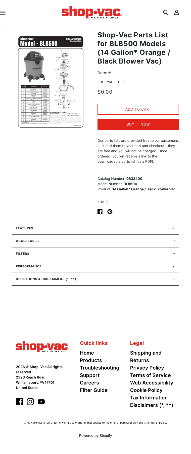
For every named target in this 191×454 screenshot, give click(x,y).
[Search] (165, 12)
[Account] (176, 12)
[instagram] (30, 401)
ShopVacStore (111, 82)
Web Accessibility (151, 383)
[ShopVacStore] (42, 346)
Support (90, 375)
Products (91, 360)
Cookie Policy (146, 390)
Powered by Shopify (95, 435)
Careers (89, 383)
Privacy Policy (147, 368)
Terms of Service (150, 375)
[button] (95, 228)
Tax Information (149, 398)
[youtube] (41, 401)
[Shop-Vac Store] (92, 11)
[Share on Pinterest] (109, 211)
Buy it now (138, 124)
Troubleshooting (99, 368)
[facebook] (19, 401)
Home (87, 353)
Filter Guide (94, 390)
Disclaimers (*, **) (151, 405)
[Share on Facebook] (100, 211)
